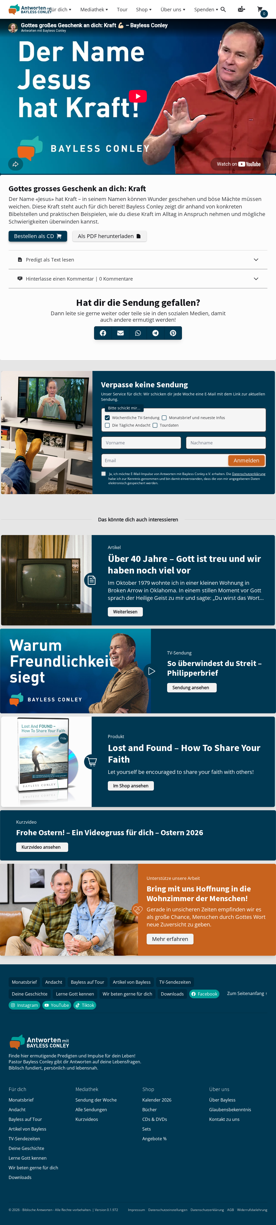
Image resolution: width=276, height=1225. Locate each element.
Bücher (149, 1110)
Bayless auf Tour (87, 982)
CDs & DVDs (154, 1119)
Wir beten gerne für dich (127, 994)
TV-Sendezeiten (175, 982)
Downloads (172, 994)
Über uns (171, 9)
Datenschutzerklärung (248, 474)
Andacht (53, 982)
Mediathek (92, 9)
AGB (230, 1210)
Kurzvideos (86, 1119)
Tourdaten (169, 425)
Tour (122, 9)
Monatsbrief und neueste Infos (197, 417)
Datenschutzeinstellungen (167, 1210)
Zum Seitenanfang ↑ (247, 993)
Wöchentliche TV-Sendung (136, 417)
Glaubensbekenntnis (230, 1110)
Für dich (58, 9)
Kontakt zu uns (224, 1119)
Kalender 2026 (156, 1100)
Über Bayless (222, 1100)
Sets (146, 1129)
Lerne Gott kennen (75, 994)
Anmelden (246, 460)
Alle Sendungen (91, 1110)
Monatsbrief (24, 982)
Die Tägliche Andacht (131, 425)
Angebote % (154, 1139)
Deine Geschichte (29, 994)
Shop (142, 9)
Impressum (136, 1210)
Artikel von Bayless (132, 982)
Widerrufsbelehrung (252, 1210)
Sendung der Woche (96, 1100)
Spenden (204, 9)
